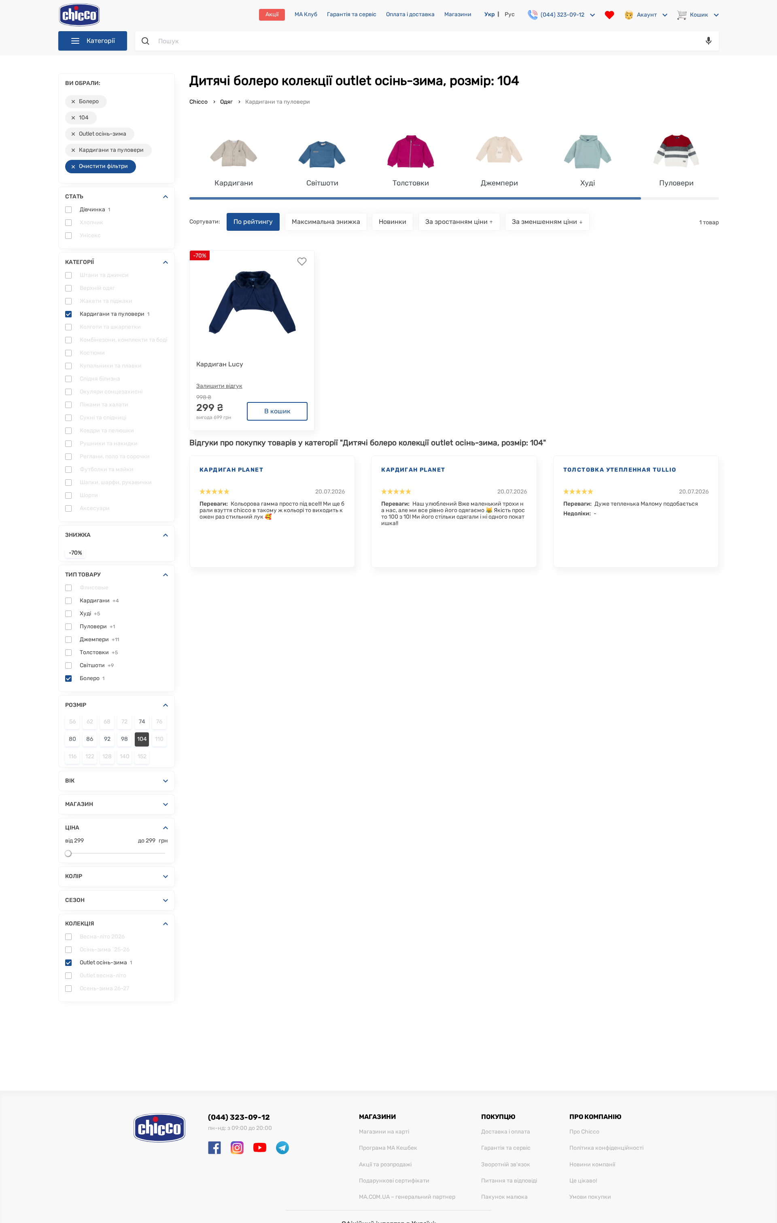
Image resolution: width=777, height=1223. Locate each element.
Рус (510, 14)
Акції (271, 14)
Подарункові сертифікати (394, 1181)
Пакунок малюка (504, 1197)
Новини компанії (592, 1164)
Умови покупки (590, 1197)
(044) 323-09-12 (239, 1117)
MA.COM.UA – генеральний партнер (407, 1197)
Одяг (226, 101)
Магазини (457, 14)
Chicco (199, 101)
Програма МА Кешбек (388, 1148)
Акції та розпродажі (385, 1164)
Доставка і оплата (505, 1132)
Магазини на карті (384, 1132)
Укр (489, 14)
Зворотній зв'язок (505, 1164)
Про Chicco (584, 1132)
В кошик (277, 411)
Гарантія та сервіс (351, 14)
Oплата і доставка (410, 14)
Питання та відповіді (509, 1181)
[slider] (68, 853)
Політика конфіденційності (606, 1148)
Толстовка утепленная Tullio (620, 469)
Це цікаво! (583, 1181)
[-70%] (252, 299)
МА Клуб (306, 14)
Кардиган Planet (231, 469)
